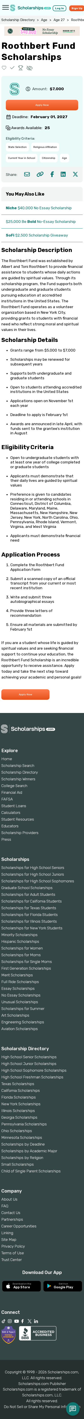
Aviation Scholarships (19, 1028)
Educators (10, 826)
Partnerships (12, 1219)
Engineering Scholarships (22, 1022)
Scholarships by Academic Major (29, 1151)
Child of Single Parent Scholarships (31, 1171)
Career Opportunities (19, 1226)
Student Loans (13, 806)
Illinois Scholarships (18, 1110)
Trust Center (11, 1259)
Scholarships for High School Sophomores (37, 881)
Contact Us (10, 1212)
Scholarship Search (17, 765)
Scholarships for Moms (21, 955)
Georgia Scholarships (19, 1117)
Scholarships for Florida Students (29, 914)
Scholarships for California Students (31, 901)
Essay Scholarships (18, 988)
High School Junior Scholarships (28, 1063)
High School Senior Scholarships (29, 1057)
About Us (9, 1199)
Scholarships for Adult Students (28, 894)
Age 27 (59, 20)
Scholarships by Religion (22, 1157)
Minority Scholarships (19, 934)
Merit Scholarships (17, 975)
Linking (7, 1233)
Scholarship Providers (20, 832)
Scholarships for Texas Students (28, 908)
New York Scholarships (21, 1104)
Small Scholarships (17, 1164)
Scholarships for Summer (22, 1008)
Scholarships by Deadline (23, 1144)
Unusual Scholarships (19, 1002)
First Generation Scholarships (26, 968)
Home (6, 759)
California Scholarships (20, 1090)
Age (44, 20)
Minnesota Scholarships (21, 1137)
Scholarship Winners (18, 779)
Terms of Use (12, 1253)
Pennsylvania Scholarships (24, 1124)
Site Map (8, 1239)
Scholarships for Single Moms (26, 961)
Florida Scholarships (18, 1097)
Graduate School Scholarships (27, 888)
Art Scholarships (15, 1015)
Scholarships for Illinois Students (29, 921)
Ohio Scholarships (16, 1131)
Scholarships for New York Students (31, 928)
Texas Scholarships (17, 1084)
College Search (14, 785)
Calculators (10, 812)
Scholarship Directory (18, 20)
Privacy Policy (13, 1246)
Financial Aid (11, 792)
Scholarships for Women (22, 948)
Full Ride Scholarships (20, 981)
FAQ (4, 1206)
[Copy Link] (40, 174)
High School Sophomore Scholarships (34, 1070)
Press (6, 839)
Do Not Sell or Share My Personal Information (42, 1406)
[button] (4, 67)
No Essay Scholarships (21, 995)
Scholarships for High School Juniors (32, 874)
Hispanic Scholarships (20, 941)
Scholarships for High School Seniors (32, 867)
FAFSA (7, 799)
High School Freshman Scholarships (32, 1077)
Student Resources (17, 819)
